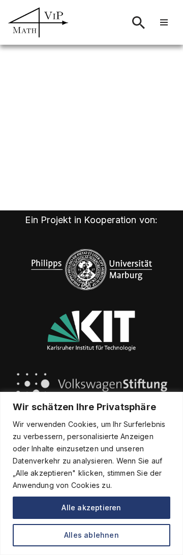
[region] (91, 473)
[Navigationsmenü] (163, 22)
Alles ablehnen (91, 535)
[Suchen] (138, 22)
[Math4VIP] (38, 22)
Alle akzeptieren (91, 507)
